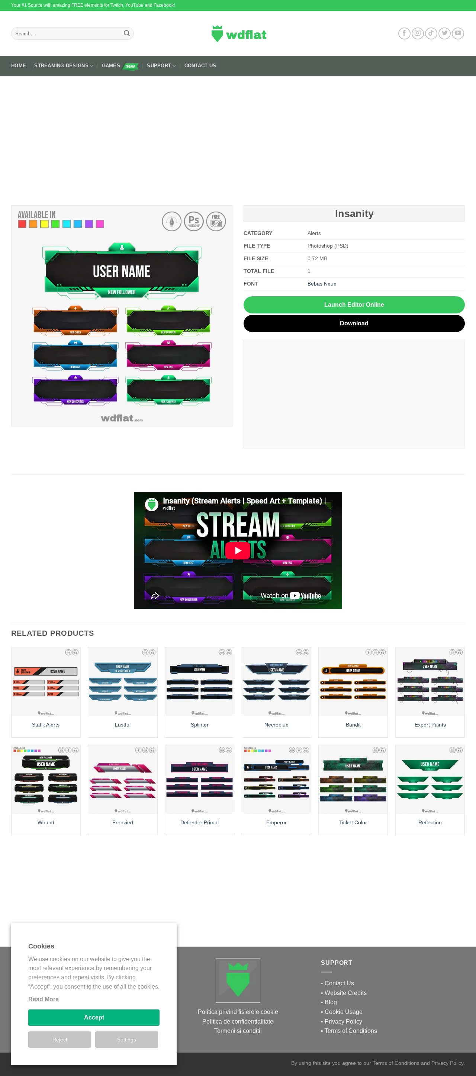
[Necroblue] (276, 681)
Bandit (353, 725)
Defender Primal (199, 822)
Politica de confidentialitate (237, 1021)
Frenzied (122, 822)
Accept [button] (94, 1017)
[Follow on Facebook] (404, 34)
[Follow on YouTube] (458, 34)
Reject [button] (59, 1040)
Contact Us (200, 65)
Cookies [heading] (41, 946)
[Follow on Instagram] (418, 34)
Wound (46, 822)
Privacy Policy (343, 1021)
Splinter (200, 725)
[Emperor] (276, 779)
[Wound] (46, 779)
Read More (43, 999)
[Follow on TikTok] (431, 34)
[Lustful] (122, 681)
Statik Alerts (46, 725)
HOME (18, 65)
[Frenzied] (122, 779)
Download (354, 323)
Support (159, 65)
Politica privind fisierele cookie (238, 1012)
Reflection (430, 822)
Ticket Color (353, 822)
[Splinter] (199, 681)
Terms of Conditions (351, 1031)
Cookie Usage (344, 1012)
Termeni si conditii (238, 1031)
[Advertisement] (238, 138)
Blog (331, 1002)
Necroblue (276, 725)
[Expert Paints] (430, 681)
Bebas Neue (322, 284)
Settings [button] (126, 1040)
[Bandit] (353, 681)
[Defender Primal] (199, 779)
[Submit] (126, 33)
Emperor (276, 822)
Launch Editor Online (354, 305)
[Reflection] (430, 779)
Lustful (123, 725)
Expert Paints (430, 725)
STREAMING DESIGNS (61, 65)
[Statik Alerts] (46, 681)
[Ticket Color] (353, 779)
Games (111, 65)
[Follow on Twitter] (444, 34)
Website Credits (346, 993)
